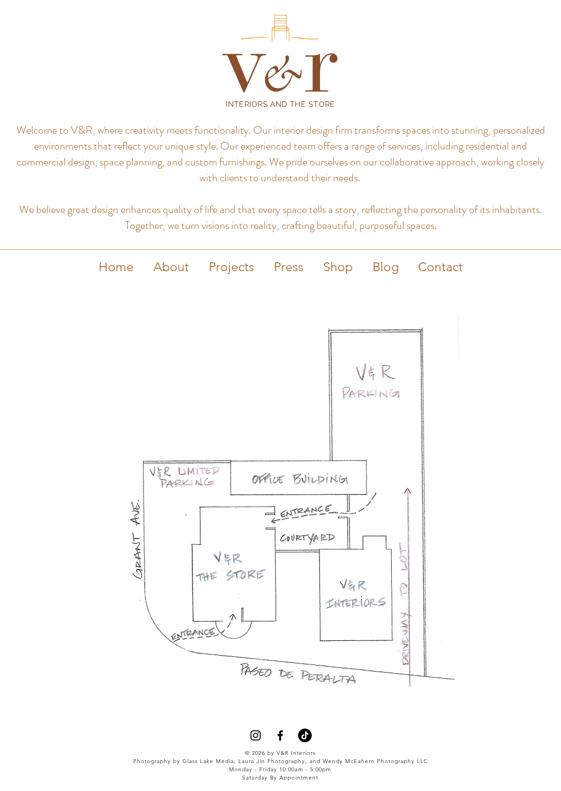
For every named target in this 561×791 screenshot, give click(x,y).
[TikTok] (305, 735)
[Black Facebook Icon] (280, 735)
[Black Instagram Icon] (255, 735)
